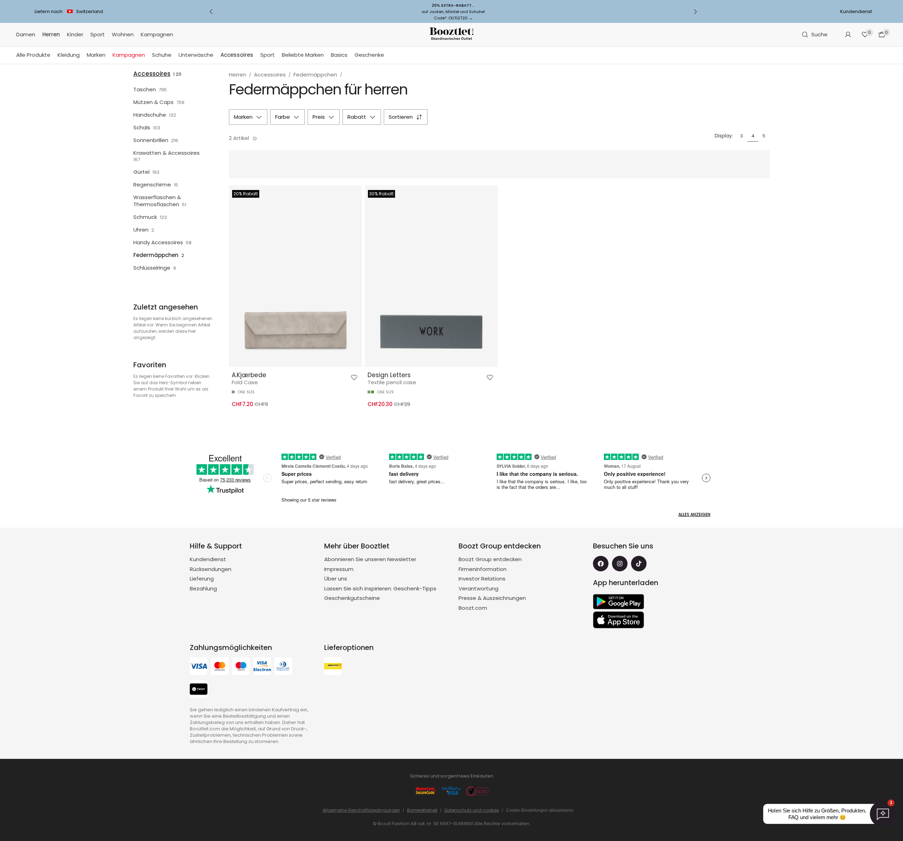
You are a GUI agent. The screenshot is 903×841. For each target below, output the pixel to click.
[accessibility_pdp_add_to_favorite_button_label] (354, 377)
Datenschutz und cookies (471, 810)
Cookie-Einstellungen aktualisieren (540, 810)
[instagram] (620, 563)
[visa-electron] (262, 667)
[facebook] (600, 563)
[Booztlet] (451, 35)
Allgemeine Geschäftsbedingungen (361, 810)
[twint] (198, 690)
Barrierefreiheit (422, 810)
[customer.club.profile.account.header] (848, 34)
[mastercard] (220, 667)
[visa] (198, 667)
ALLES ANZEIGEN (694, 514)
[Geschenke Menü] (387, 55)
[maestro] (241, 667)
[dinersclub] (283, 667)
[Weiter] (695, 11)
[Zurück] (211, 11)
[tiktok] (639, 563)
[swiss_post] (333, 667)
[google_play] (618, 602)
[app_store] (618, 620)
